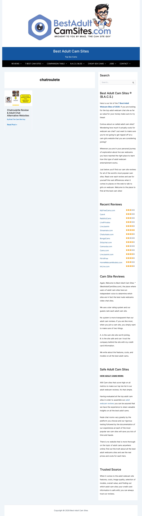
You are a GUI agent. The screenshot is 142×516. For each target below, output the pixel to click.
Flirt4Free (104, 258)
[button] (20, 63)
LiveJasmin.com (106, 254)
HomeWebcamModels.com (111, 262)
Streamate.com (106, 230)
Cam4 (102, 214)
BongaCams (105, 238)
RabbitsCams (105, 218)
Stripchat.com (106, 242)
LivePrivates (105, 222)
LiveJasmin (104, 226)
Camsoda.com (106, 246)
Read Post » (12, 124)
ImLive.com (104, 266)
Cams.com (104, 250)
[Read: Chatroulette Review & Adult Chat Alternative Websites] (18, 98)
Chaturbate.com (106, 234)
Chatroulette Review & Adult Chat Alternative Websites (18, 113)
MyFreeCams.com (107, 210)
